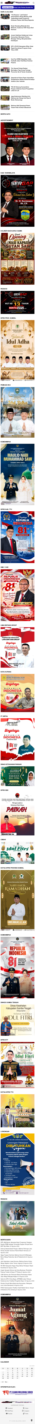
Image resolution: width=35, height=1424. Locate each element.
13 (32, 1372)
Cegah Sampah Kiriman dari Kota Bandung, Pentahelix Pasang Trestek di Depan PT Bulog (16, 1271)
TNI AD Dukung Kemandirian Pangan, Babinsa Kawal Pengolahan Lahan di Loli (22, 88)
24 (17, 1376)
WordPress (10, 1411)
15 (8, 1374)
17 (17, 1374)
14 (3, 1374)
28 (3, 1378)
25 (22, 1376)
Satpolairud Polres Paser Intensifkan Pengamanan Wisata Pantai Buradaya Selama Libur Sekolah (22, 79)
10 (17, 1372)
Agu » (6, 1382)
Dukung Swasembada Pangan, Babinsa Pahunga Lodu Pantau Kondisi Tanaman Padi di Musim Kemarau (16, 1249)
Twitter (26, 1408)
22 (8, 1376)
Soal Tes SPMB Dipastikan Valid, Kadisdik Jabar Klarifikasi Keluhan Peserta (21, 61)
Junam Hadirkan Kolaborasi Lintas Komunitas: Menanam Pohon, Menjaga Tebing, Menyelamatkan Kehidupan (21, 38)
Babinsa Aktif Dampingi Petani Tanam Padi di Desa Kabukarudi (21, 106)
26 (27, 1376)
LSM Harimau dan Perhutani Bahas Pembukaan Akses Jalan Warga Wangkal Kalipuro (16, 1275)
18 (22, 1374)
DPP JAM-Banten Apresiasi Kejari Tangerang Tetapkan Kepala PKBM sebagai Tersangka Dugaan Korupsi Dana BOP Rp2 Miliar (17, 1244)
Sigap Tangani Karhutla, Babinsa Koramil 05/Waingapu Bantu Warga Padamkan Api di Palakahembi (16, 1256)
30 (12, 1378)
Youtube (10, 1413)
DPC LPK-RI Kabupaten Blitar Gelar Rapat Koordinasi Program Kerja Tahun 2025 (22, 48)
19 (27, 1374)
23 (12, 1376)
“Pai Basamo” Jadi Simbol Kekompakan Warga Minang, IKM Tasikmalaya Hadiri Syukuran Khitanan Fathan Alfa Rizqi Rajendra (22, 17)
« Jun (2, 1382)
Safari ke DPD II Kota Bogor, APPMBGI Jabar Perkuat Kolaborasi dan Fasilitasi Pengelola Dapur (16, 1280)
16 (12, 1374)
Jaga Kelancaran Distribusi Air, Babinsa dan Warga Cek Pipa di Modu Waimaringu (21, 98)
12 (27, 1372)
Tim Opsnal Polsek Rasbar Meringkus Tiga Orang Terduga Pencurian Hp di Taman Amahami (21, 70)
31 (17, 1378)
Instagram (26, 1411)
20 (32, 1374)
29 (8, 1378)
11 (22, 1372)
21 (3, 1376)
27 (32, 1376)
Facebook (10, 1408)
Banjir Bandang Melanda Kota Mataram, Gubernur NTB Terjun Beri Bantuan (22, 27)
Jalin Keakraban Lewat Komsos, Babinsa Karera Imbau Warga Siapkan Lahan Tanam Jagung (16, 1262)
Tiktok (26, 1413)
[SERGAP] (17, 2)
